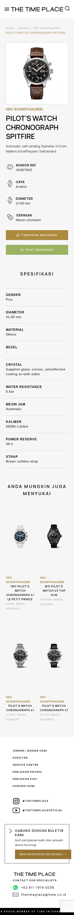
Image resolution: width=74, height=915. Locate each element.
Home (10, 28)
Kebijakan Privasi (27, 772)
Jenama (23, 28)
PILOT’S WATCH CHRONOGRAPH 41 (20, 708)
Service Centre (25, 764)
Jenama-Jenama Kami (30, 750)
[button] (37, 235)
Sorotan (20, 757)
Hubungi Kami (24, 786)
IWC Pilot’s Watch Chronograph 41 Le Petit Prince (20, 592)
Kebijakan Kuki (25, 779)
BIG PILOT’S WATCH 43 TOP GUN (54, 590)
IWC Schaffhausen (46, 28)
